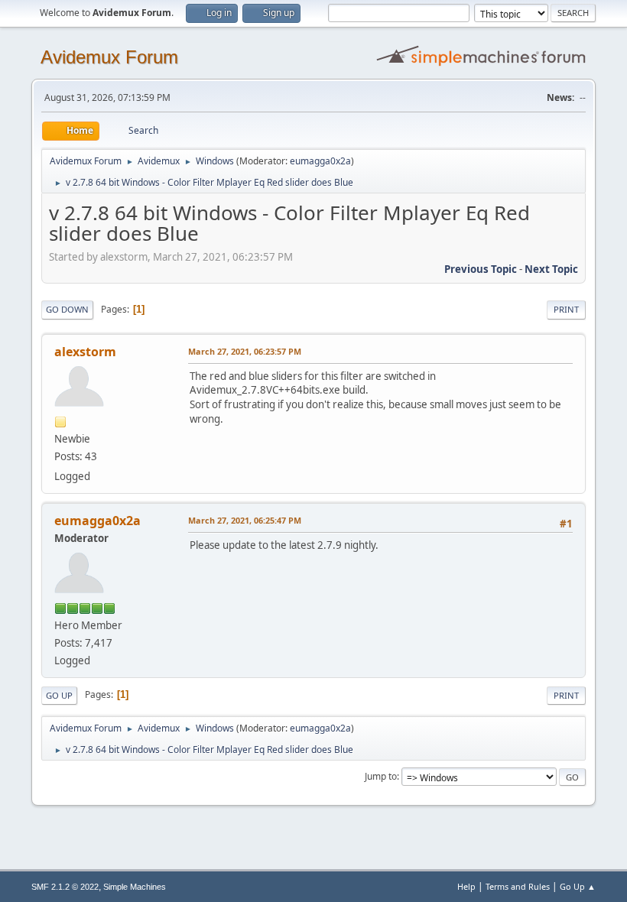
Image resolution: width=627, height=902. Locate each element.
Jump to (381, 776)
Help (466, 886)
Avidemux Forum (109, 57)
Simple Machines (134, 886)
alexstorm (85, 351)
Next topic (551, 269)
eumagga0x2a (320, 160)
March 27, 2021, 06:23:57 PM (244, 351)
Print (566, 309)
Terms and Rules (518, 886)
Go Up (59, 695)
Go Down (67, 309)
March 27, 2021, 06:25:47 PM (244, 520)
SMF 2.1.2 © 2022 (65, 886)
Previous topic (480, 269)
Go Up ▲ (578, 886)
